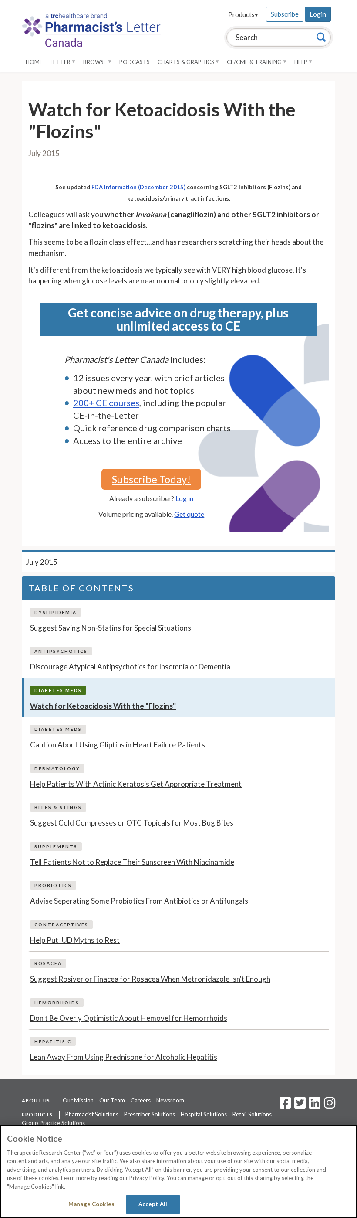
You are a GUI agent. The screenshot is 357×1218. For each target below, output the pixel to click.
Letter (61, 61)
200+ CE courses (106, 402)
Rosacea (48, 963)
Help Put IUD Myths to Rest (75, 940)
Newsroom (170, 1100)
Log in (184, 498)
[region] (178, 1171)
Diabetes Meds (58, 690)
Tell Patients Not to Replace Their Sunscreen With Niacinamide (132, 862)
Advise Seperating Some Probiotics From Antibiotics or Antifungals (139, 900)
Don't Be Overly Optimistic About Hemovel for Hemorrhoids (128, 1018)
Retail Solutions (252, 1114)
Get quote (189, 514)
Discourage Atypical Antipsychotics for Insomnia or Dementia (130, 666)
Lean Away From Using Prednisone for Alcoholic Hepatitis (123, 1056)
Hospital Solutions (204, 1114)
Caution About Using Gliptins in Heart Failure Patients (117, 744)
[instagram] (329, 1105)
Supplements (55, 846)
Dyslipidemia (55, 612)
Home (34, 61)
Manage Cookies (91, 1204)
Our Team (112, 1100)
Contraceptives (61, 924)
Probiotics (53, 885)
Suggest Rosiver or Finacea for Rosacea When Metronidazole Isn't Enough (150, 978)
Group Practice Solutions (53, 1122)
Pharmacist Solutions (91, 1114)
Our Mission (78, 1100)
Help (301, 61)
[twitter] (299, 1105)
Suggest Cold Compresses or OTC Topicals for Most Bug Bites (131, 822)
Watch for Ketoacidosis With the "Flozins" (103, 705)
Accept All (152, 1204)
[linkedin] (315, 1105)
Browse (95, 61)
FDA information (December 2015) (138, 187)
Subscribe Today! (151, 479)
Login (318, 14)
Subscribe (285, 14)
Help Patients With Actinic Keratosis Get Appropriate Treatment (136, 783)
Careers (141, 1100)
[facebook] (285, 1105)
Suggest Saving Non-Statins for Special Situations (110, 627)
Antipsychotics (61, 651)
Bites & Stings (58, 807)
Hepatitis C (52, 1041)
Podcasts (134, 61)
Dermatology (57, 768)
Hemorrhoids (56, 1002)
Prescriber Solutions (149, 1114)
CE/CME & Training (255, 61)
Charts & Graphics (187, 61)
